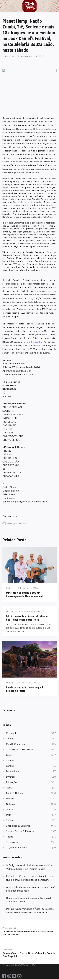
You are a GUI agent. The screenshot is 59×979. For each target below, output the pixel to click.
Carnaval (11, 733)
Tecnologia (12, 842)
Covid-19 (11, 754)
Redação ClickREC (17, 523)
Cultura (9, 588)
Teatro (9, 836)
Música (6, 56)
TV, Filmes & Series (16, 847)
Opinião (10, 809)
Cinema (10, 738)
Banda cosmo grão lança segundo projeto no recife (25, 689)
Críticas (10, 760)
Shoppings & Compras (18, 825)
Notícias (10, 803)
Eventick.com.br (34, 342)
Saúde (9, 820)
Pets (8, 814)
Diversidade (12, 771)
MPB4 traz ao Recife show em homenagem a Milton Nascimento (25, 594)
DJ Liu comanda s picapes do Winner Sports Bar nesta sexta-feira (27, 618)
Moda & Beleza (14, 793)
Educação (11, 782)
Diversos (11, 776)
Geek (9, 787)
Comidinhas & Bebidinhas (20, 749)
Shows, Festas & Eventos (20, 831)
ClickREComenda (15, 743)
